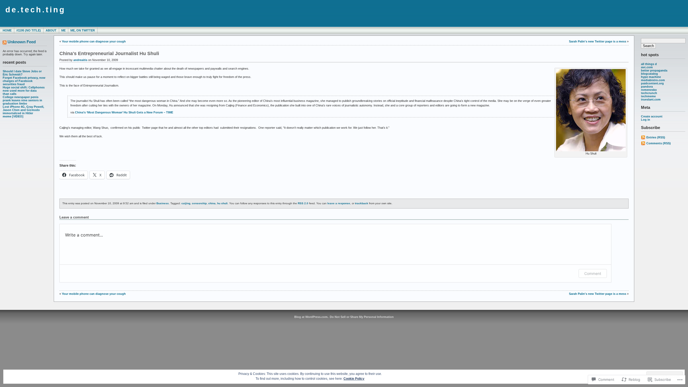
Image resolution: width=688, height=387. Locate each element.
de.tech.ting (35, 9)
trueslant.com (651, 99)
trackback (361, 203)
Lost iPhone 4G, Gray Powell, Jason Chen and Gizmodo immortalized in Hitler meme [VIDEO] (23, 111)
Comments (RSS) (658, 143)
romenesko (649, 89)
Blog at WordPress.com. (311, 316)
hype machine (651, 76)
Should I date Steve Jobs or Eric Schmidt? (22, 73)
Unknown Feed (22, 42)
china (212, 203)
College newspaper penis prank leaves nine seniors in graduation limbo (22, 100)
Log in (645, 119)
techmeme (648, 96)
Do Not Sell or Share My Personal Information (362, 316)
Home (7, 30)
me (63, 30)
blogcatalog (649, 73)
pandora (647, 86)
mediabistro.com (653, 80)
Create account (651, 116)
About (51, 30)
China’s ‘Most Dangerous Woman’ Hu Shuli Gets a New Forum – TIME (124, 112)
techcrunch (649, 93)
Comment (592, 273)
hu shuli (222, 203)
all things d (649, 64)
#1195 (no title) (28, 30)
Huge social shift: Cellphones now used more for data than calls (24, 90)
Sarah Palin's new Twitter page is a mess (597, 41)
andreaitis (80, 60)
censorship (199, 203)
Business (162, 203)
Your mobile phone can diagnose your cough (94, 41)
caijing (185, 203)
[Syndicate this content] (4, 43)
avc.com (647, 67)
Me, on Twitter (82, 30)
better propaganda (654, 70)
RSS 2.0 (303, 203)
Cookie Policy (353, 379)
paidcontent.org (652, 83)
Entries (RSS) (655, 137)
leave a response (338, 203)
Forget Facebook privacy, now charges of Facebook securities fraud (24, 81)
